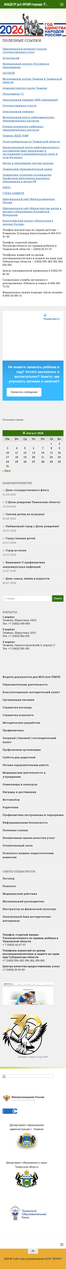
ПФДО (6, 187)
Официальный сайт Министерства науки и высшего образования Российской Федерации (32, 212)
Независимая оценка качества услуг (29, 837)
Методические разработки (21, 722)
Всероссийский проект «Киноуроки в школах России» (28, 222)
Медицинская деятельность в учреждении (24, 774)
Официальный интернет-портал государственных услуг (25, 50)
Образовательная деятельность (25, 684)
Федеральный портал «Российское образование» (26, 65)
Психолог (9, 886)
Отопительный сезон (18, 845)
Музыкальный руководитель (23, 901)
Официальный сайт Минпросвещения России (29, 200)
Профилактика (13, 730)
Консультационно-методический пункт (31, 692)
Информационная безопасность (25, 822)
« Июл (7, 470)
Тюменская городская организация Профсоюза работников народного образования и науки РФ (27, 178)
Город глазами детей (20, 538)
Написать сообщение (24, 392)
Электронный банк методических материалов (27, 918)
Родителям (10, 807)
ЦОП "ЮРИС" (53, 1258)
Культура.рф (11, 58)
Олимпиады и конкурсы (20, 784)
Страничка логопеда (17, 707)
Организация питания (18, 699)
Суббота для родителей (19, 757)
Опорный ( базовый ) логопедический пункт (29, 740)
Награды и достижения (19, 792)
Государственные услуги (19, 105)
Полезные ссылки (15, 830)
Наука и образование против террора (28, 163)
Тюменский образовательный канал (27, 169)
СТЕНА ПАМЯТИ (13, 193)
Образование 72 (13, 93)
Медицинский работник (20, 893)
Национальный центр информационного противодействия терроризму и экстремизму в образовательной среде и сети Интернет (31, 152)
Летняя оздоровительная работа (26, 765)
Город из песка (16, 550)
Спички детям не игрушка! (25, 514)
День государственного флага (27, 490)
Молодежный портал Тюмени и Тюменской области (32, 80)
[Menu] (62, 4)
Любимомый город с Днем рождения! (32, 526)
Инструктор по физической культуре (29, 909)
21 (42, 457)
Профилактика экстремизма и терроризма (33, 815)
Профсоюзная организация (22, 749)
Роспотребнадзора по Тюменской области (31, 141)
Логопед (8, 878)
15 (51, 452)
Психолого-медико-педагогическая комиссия (28, 855)
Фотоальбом (11, 799)
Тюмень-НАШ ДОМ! (15, 135)
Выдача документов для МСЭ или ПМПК (31, 676)
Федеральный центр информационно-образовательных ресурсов (29, 118)
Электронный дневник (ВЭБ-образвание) (30, 99)
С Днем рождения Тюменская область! (33, 502)
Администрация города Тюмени (25, 88)
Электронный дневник (18, 111)
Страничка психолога (18, 715)
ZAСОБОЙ (9, 73)
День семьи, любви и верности (28, 578)
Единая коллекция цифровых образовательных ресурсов (23, 128)
